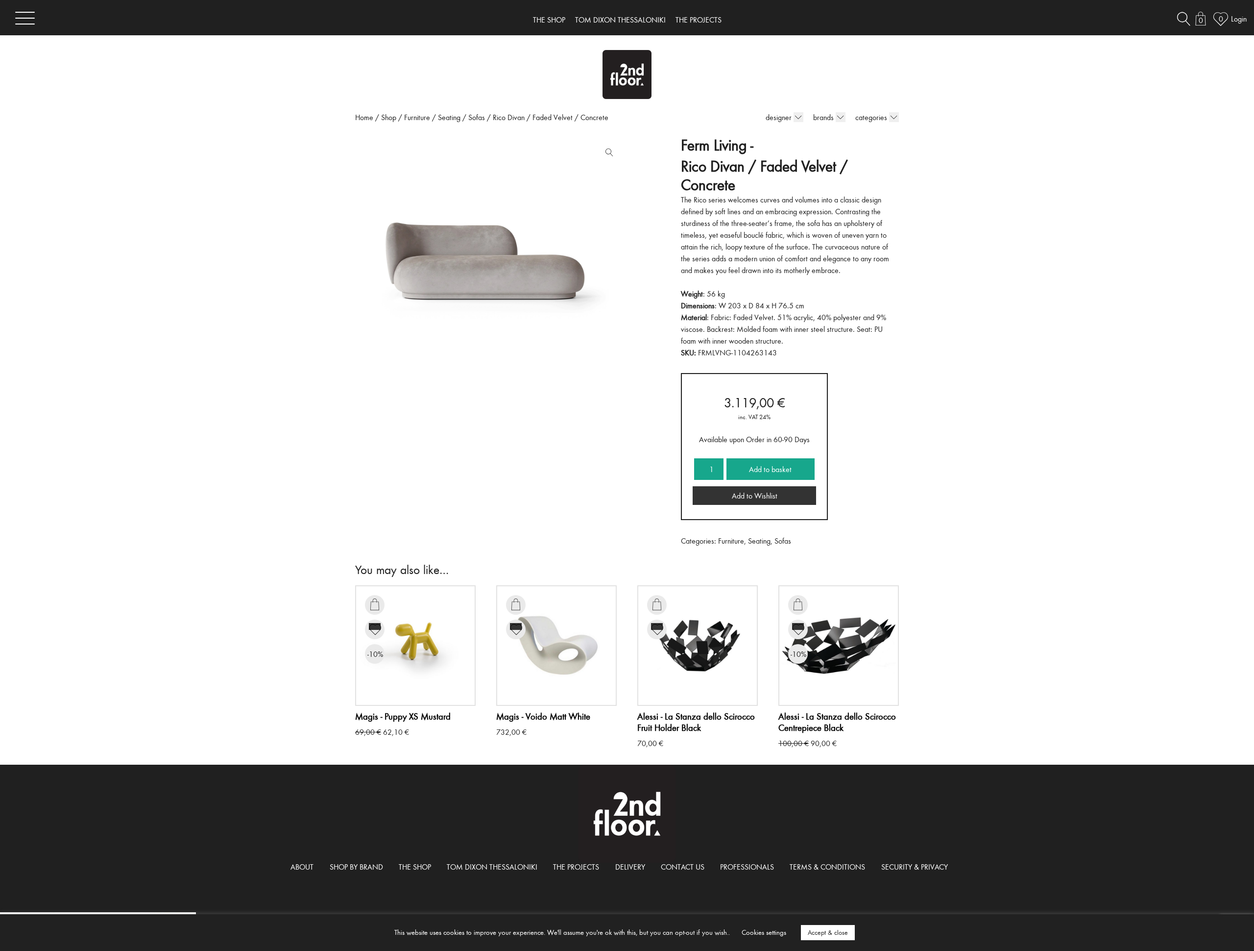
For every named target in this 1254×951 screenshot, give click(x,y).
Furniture (417, 117)
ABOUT (302, 867)
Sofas (476, 117)
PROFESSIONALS (747, 867)
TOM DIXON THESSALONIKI (620, 20)
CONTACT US (682, 867)
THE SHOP (549, 20)
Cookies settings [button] (764, 932)
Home (364, 117)
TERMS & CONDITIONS (827, 867)
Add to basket (770, 469)
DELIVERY (630, 867)
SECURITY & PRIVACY (914, 867)
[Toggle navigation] (25, 18)
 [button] (375, 604)
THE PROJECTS (698, 20)
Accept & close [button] (828, 932)
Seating (449, 117)
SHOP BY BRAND (356, 867)
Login (1239, 19)
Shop (388, 117)
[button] (607, 154)
